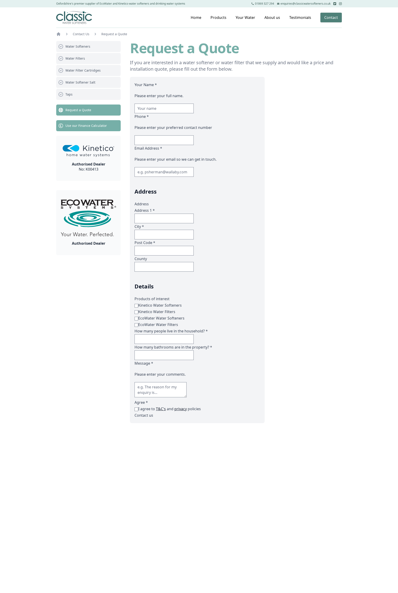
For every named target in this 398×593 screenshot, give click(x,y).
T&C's (161, 408)
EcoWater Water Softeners (161, 318)
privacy (180, 408)
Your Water (245, 17)
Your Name (146, 84)
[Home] (74, 17)
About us (272, 17)
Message (144, 363)
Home (196, 17)
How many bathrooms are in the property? (173, 347)
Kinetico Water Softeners (160, 305)
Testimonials (300, 17)
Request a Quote (114, 34)
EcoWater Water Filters (158, 324)
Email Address (148, 148)
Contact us (144, 415)
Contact (331, 17)
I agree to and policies (169, 408)
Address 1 (145, 210)
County (141, 258)
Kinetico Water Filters (156, 311)
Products (218, 17)
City (139, 226)
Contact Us (81, 34)
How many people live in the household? (171, 331)
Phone (142, 116)
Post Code (145, 242)
